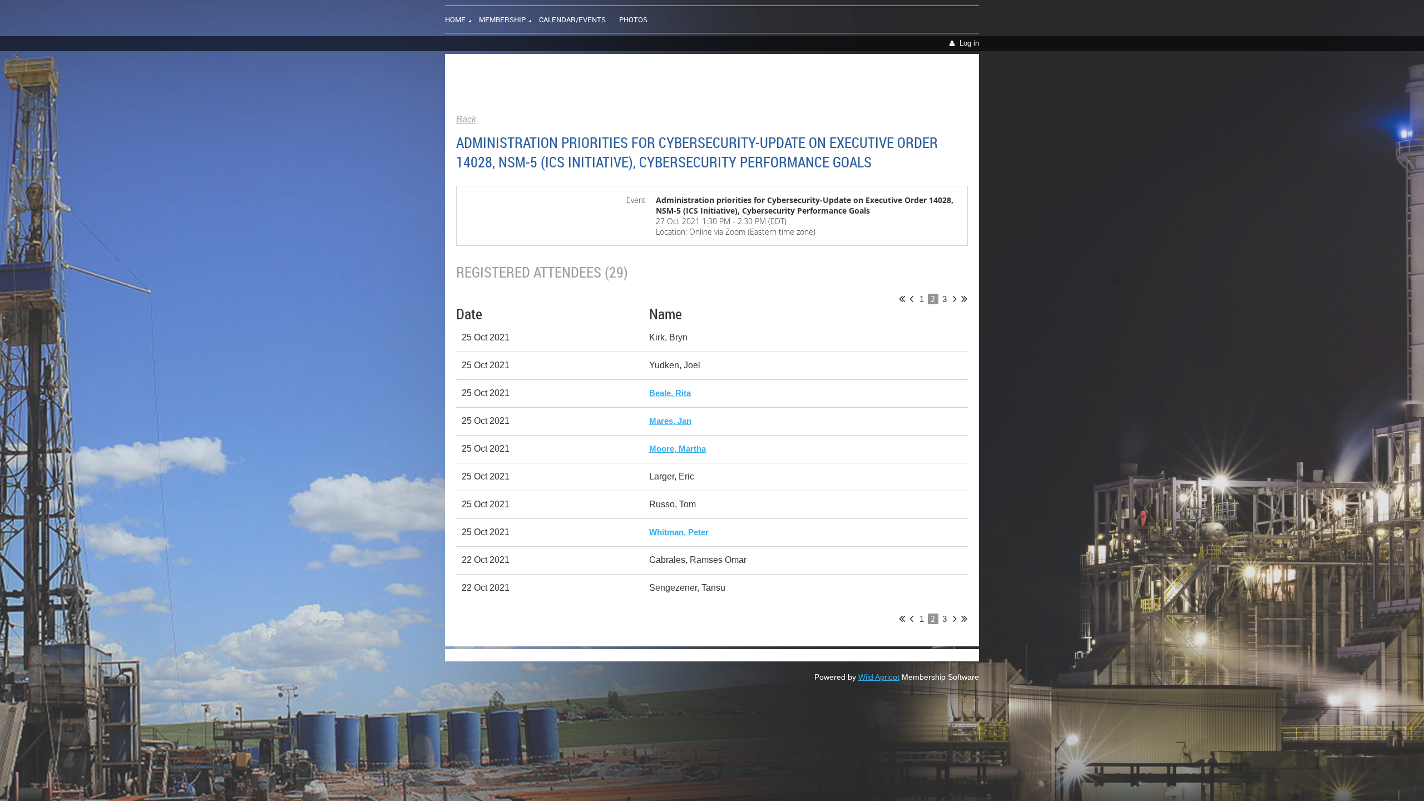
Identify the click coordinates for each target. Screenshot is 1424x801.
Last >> (964, 298)
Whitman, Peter (679, 532)
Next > (955, 298)
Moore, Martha (677, 448)
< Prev (911, 298)
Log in (969, 43)
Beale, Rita (670, 393)
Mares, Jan (670, 421)
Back (466, 119)
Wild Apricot (878, 677)
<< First (902, 298)
